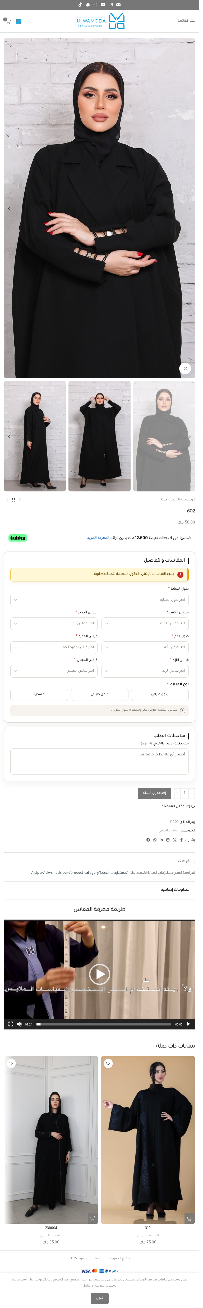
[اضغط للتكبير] (185, 369)
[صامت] (19, 1027)
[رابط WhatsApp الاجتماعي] (95, 5)
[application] (99, 974)
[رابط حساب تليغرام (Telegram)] (148, 840)
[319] (148, 1140)
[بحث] (18, 21)
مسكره (39, 694)
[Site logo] (100, 22)
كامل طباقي (99, 694)
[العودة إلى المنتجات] (13, 500)
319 (148, 1228)
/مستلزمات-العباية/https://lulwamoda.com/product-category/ (79, 873)
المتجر (175, 500)
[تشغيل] (188, 1027)
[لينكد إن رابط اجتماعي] (161, 840)
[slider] (103, 1024)
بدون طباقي (159, 694)
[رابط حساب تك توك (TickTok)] (80, 5)
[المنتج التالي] (7, 500)
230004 (51, 1228)
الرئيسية (189, 500)
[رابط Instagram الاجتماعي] (110, 5)
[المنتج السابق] (20, 500)
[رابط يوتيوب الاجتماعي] (103, 5)
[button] (189, 208)
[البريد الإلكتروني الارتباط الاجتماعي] (118, 5)
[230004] (51, 1140)
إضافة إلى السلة (154, 793)
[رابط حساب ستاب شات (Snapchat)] (88, 5)
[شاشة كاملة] (10, 1027)
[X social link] (174, 840)
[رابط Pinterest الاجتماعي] (167, 840)
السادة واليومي (169, 831)
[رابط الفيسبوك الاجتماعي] (181, 840)
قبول (99, 1298)
